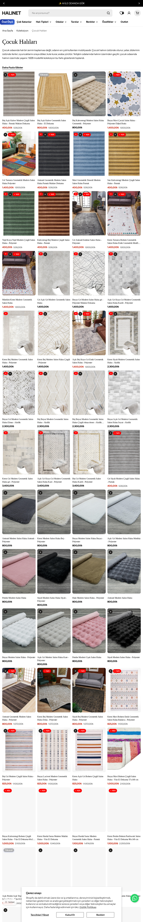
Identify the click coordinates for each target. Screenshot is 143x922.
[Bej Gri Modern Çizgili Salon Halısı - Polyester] (19, 750)
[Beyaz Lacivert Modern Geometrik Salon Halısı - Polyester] (54, 750)
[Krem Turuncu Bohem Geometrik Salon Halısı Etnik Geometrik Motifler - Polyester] (124, 213)
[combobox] (70, 13)
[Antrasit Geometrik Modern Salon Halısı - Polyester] (19, 690)
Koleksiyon (22, 30)
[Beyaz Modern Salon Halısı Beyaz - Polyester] (89, 512)
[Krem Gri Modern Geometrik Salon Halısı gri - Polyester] (19, 452)
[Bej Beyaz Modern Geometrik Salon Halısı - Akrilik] (54, 392)
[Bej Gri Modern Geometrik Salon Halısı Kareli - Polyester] (89, 452)
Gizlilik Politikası (87, 907)
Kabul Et (70, 914)
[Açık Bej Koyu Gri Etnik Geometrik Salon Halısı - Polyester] (89, 333)
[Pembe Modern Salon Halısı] (19, 571)
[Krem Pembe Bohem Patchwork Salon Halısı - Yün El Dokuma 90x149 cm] (124, 809)
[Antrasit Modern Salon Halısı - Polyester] (54, 869)
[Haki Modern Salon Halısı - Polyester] (89, 571)
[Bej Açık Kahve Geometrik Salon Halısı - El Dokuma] (54, 94)
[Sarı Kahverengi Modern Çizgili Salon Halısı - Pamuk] (124, 153)
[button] (4, 3)
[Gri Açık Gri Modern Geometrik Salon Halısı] (54, 273)
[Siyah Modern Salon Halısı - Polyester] (124, 630)
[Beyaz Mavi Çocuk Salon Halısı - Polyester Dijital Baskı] (124, 94)
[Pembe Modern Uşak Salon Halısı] (89, 630)
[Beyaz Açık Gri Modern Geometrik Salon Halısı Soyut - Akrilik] (124, 392)
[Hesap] (129, 13)
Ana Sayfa (7, 30)
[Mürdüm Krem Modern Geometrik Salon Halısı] (19, 273)
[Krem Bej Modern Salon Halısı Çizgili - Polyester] (54, 333)
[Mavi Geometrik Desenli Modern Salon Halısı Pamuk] (89, 153)
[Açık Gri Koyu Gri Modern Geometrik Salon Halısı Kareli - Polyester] (124, 273)
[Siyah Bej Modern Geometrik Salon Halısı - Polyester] (89, 690)
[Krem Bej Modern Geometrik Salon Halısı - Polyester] (19, 333)
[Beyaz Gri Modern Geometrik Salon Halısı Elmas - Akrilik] (19, 392)
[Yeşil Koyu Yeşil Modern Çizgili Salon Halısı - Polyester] (19, 213)
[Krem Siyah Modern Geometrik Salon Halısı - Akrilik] (124, 333)
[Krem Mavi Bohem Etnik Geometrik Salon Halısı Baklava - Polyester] (124, 690)
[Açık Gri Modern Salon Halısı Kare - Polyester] (54, 630)
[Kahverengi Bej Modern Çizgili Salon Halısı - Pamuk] (54, 213)
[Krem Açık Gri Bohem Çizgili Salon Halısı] (89, 750)
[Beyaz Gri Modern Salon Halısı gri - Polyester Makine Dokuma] (89, 273)
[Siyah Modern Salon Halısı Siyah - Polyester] (54, 571)
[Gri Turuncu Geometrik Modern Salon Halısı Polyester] (19, 153)
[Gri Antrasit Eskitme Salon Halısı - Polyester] (89, 213)
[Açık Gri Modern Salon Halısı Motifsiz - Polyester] (124, 512)
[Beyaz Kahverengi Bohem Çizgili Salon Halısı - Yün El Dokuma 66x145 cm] (19, 809)
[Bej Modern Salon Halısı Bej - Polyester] (89, 869)
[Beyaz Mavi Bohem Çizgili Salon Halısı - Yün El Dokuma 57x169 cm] (124, 750)
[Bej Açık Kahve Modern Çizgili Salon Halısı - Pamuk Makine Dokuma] (19, 94)
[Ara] (108, 13)
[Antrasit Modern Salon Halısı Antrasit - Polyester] (19, 512)
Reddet (100, 914)
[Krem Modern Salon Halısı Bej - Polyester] (54, 512)
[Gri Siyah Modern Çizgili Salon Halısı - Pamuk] (124, 452)
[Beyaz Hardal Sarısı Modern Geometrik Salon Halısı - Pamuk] (89, 809)
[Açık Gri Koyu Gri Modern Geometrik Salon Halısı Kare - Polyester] (54, 452)
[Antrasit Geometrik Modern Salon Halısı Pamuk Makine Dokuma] (54, 153)
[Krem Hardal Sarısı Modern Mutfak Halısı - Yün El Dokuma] (54, 809)
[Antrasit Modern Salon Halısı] (124, 571)
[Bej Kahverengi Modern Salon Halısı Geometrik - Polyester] (89, 94)
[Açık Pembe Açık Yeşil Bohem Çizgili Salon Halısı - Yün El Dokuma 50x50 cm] (19, 869)
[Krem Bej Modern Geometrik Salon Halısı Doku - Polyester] (54, 690)
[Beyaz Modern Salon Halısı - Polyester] (19, 630)
